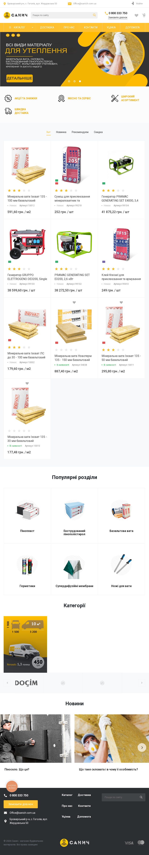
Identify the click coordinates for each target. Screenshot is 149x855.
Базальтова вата (121, 531)
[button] (69, 81)
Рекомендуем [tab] (80, 132)
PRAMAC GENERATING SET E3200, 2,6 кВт (72, 277)
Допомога (84, 816)
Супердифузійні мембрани (74, 586)
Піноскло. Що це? (17, 769)
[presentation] (5, 59)
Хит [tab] (48, 132)
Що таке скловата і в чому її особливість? (108, 769)
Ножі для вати (121, 586)
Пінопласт (27, 531)
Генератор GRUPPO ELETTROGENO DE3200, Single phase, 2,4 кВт (27, 279)
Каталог (67, 795)
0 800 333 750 (118, 13)
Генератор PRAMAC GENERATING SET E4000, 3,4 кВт (120, 200)
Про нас (67, 806)
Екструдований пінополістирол (74, 532)
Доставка (84, 795)
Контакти (84, 806)
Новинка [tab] (61, 132)
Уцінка (66, 816)
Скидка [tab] (98, 132)
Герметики (27, 586)
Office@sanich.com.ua (84, 3)
